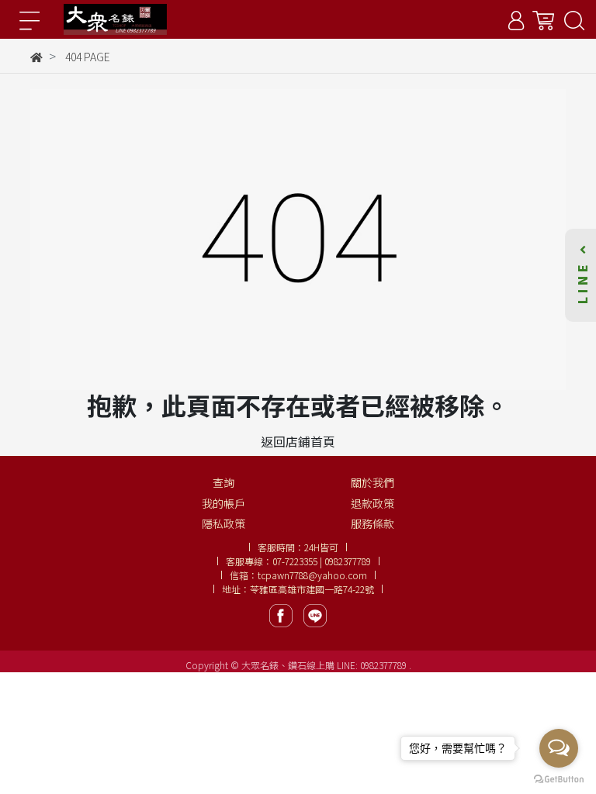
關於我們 (372, 482)
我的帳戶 (223, 503)
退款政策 (372, 503)
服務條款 (372, 523)
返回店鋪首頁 (298, 441)
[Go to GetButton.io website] (559, 778)
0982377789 (384, 664)
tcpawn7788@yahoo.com (312, 575)
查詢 (223, 482)
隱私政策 (223, 523)
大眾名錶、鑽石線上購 (287, 664)
